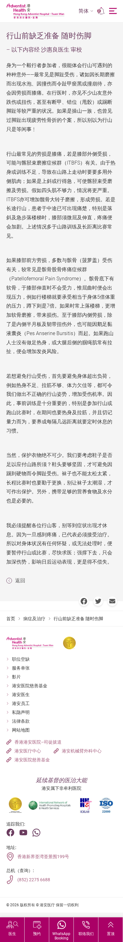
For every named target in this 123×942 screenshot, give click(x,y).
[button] (86, 11)
